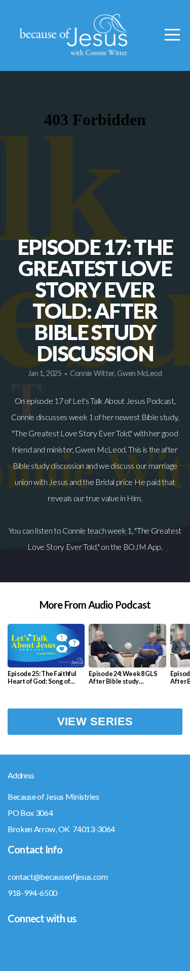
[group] (46, 658)
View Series (95, 721)
